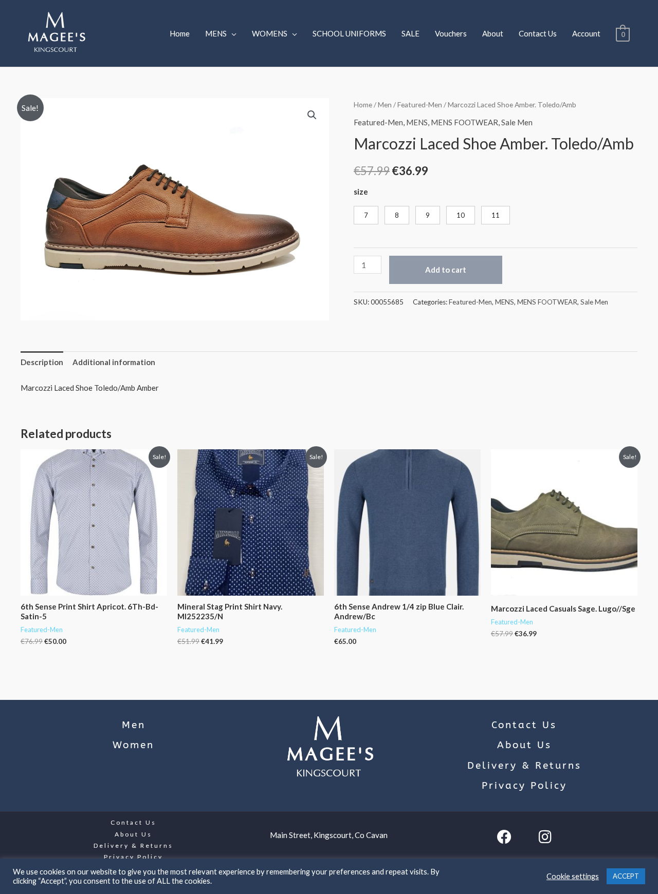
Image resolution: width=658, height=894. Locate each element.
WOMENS (269, 33)
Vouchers (451, 33)
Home (180, 33)
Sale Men (517, 122)
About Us (524, 745)
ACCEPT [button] (626, 876)
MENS (216, 33)
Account (586, 33)
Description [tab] (42, 362)
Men (385, 104)
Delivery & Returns (524, 765)
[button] (312, 115)
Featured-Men (419, 104)
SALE (410, 33)
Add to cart (445, 269)
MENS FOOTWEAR (464, 122)
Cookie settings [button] (572, 876)
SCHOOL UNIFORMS (349, 33)
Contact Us (538, 33)
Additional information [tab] (113, 362)
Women (133, 745)
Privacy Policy (524, 785)
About (492, 33)
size (361, 191)
